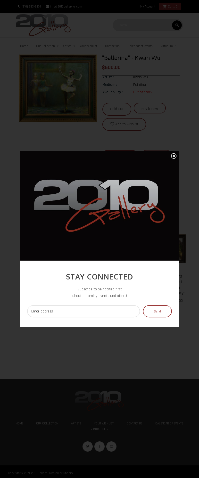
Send (157, 312)
